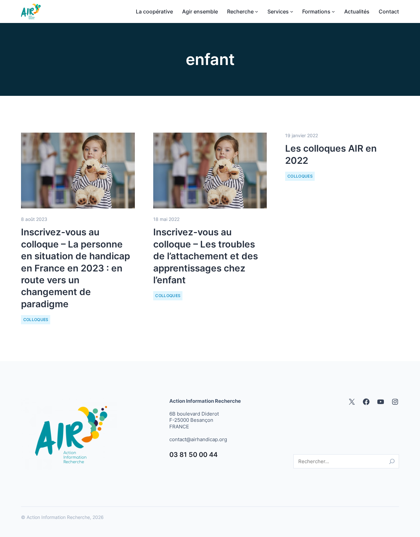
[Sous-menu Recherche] (256, 11)
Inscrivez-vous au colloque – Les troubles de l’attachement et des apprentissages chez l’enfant (205, 256)
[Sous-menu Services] (291, 11)
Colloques (36, 319)
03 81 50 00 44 (193, 455)
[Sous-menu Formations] (333, 11)
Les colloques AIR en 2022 (331, 154)
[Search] (392, 461)
